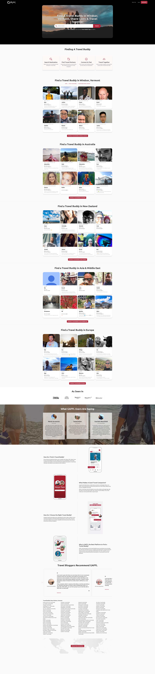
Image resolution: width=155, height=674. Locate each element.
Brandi (63, 288)
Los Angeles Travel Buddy (48, 603)
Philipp (80, 349)
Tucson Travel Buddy (100, 604)
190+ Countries (71, 29)
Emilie (63, 187)
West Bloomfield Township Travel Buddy (86, 620)
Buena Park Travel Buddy (83, 607)
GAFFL (66, 83)
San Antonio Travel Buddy (65, 606)
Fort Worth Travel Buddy (100, 618)
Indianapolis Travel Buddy (48, 632)
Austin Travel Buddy (47, 621)
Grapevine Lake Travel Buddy (101, 629)
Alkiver (81, 125)
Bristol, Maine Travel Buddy (101, 630)
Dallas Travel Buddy (46, 620)
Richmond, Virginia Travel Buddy (84, 621)
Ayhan (80, 187)
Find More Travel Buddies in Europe (77, 383)
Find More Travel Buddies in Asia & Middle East (77, 321)
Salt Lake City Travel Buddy (83, 610)
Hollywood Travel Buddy (65, 630)
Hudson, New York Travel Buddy (49, 602)
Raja (45, 373)
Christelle (64, 226)
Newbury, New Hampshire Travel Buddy (50, 625)
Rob (45, 349)
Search (97, 25)
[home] (11, 2)
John (80, 288)
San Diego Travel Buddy (47, 627)
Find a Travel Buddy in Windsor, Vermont (77, 80)
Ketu (45, 102)
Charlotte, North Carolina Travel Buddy (68, 608)
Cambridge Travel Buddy (83, 615)
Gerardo (81, 226)
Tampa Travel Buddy (47, 631)
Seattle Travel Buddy (47, 607)
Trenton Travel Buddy (47, 615)
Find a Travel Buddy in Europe (77, 330)
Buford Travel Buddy (82, 603)
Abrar (98, 311)
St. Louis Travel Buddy (65, 617)
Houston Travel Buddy (47, 626)
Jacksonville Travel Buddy (66, 615)
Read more (59, 592)
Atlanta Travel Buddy (47, 610)
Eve (62, 349)
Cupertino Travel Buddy (65, 613)
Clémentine (82, 164)
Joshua (98, 125)
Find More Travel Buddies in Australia (77, 197)
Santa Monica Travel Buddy (101, 627)
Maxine (63, 125)
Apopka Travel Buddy (82, 631)
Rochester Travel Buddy (100, 608)
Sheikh (98, 288)
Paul (98, 164)
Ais (97, 349)
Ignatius (81, 311)
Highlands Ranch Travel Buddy (84, 611)
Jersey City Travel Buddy (47, 612)
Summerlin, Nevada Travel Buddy (102, 622)
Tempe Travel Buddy (100, 615)
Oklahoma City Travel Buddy (101, 632)
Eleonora (81, 373)
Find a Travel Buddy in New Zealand (77, 206)
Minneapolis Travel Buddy (83, 604)
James (98, 187)
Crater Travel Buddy (100, 620)
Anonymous (47, 311)
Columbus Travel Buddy (65, 602)
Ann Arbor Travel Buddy (100, 602)
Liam (98, 226)
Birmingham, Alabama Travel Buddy (49, 630)
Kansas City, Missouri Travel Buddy (67, 604)
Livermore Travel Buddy (65, 611)
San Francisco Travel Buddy (48, 616)
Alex (98, 373)
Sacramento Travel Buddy (65, 610)
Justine (63, 102)
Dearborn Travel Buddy (100, 606)
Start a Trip (134, 2)
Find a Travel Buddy (73, 83)
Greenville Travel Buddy (82, 625)
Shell (63, 164)
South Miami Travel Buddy (65, 612)
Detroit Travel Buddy (100, 607)
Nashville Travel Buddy (65, 629)
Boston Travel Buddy (47, 622)
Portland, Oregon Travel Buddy (49, 629)
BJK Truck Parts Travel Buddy (101, 617)
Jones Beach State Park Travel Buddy (85, 617)
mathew (46, 125)
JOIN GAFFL (144, 2)
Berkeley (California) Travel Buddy (84, 613)
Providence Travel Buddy (65, 620)
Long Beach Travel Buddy (101, 612)
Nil (62, 311)
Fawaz (80, 102)
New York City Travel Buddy (48, 613)
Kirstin (80, 249)
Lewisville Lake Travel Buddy (83, 622)
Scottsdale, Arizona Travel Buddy (84, 630)
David (98, 102)
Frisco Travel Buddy (100, 621)
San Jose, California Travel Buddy (49, 608)
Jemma (63, 249)
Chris (63, 373)
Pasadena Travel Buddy (100, 613)
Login (139, 2)
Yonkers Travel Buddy (47, 634)
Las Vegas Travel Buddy (82, 608)
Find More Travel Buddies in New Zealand (77, 259)
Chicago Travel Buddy (47, 604)
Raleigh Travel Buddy (82, 616)
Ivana (45, 226)
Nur (45, 288)
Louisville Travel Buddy (100, 616)
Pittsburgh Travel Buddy (65, 618)
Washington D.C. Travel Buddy (48, 606)
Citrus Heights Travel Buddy (83, 612)
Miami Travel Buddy (82, 618)
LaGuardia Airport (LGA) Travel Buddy (67, 626)
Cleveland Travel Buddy (100, 603)
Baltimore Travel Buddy (65, 616)
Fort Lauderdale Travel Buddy (66, 627)
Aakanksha (47, 164)
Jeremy (46, 249)
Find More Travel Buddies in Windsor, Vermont (77, 135)
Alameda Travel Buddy (82, 602)
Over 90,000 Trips (86, 29)
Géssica (46, 187)
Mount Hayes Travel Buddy (66, 621)
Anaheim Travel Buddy (65, 631)
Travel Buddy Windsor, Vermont (84, 83)
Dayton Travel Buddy (100, 626)
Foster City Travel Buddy (100, 625)
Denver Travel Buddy (47, 611)
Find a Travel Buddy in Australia (77, 144)
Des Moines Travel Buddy (83, 606)
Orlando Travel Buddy (65, 603)
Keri (97, 249)
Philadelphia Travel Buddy (65, 607)
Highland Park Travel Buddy (66, 625)
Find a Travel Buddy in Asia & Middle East (77, 268)
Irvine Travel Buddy (64, 622)
